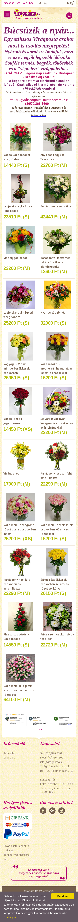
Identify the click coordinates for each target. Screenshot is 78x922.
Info (18, 3)
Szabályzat (10, 917)
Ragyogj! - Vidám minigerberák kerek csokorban (16, 369)
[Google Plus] (52, 810)
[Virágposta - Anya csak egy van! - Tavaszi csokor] (57, 137)
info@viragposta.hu (51, 761)
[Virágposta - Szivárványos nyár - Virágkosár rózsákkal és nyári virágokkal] (57, 401)
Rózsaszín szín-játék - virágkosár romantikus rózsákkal (18, 690)
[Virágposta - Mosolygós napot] (20, 240)
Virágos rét (11, 473)
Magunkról (28, 3)
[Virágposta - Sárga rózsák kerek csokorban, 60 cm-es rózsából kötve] (57, 562)
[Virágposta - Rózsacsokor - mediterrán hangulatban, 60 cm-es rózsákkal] (57, 346)
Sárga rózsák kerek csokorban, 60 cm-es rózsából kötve (54, 584)
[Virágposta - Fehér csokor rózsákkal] (57, 188)
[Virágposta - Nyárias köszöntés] (57, 295)
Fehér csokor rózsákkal (56, 206)
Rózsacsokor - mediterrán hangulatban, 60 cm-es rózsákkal (56, 369)
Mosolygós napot (15, 258)
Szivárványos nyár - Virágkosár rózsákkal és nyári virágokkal (56, 423)
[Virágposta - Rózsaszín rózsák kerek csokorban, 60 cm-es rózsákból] (57, 507)
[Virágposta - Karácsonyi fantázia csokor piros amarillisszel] (20, 562)
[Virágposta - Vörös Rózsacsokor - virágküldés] (20, 137)
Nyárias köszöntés (52, 312)
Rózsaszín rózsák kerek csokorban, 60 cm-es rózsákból (56, 529)
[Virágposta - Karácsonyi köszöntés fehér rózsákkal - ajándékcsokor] (57, 240)
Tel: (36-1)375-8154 (51, 753)
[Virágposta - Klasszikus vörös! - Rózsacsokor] (20, 616)
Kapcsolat (8, 3)
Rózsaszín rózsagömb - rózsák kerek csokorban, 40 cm (19, 529)
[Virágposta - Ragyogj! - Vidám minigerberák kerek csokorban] (20, 346)
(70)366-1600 (55, 757)
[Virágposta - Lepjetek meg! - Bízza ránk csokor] (20, 188)
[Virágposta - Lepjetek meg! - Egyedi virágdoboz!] (20, 295)
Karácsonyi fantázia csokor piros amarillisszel (16, 584)
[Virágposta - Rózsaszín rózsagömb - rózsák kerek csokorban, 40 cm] (20, 507)
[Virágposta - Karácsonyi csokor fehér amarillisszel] (57, 455)
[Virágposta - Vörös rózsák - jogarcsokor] (20, 401)
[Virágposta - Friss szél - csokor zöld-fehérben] (57, 616)
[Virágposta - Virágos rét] (20, 455)
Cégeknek (9, 757)
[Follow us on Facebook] (43, 810)
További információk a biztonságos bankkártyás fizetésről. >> (17, 852)
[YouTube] (61, 810)
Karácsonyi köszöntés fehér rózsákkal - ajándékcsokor (55, 262)
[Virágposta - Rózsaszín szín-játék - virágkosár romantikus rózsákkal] (20, 668)
